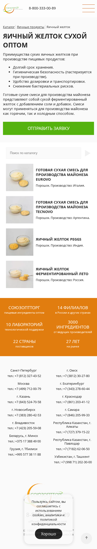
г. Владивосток (23, 423)
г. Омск (72, 371)
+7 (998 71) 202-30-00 (76, 462)
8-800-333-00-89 (42, 8)
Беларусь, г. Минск (23, 436)
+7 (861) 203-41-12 (76, 402)
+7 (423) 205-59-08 (28, 428)
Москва (23, 384)
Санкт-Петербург (23, 371)
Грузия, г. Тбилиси (23, 449)
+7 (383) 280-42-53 (28, 415)
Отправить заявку (49, 128)
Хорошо (48, 534)
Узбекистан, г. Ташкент (72, 457)
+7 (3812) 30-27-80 (76, 376)
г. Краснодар (72, 397)
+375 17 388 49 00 (28, 441)
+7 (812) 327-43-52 (28, 376)
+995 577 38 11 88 (28, 454)
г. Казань (23, 397)
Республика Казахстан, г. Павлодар (72, 442)
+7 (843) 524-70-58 (28, 402)
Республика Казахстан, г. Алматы (72, 425)
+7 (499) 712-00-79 (28, 388)
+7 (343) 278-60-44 (76, 388)
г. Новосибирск (23, 410)
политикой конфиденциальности (49, 521)
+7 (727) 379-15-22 (76, 432)
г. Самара (72, 410)
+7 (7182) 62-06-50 (76, 449)
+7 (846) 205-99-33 (76, 415)
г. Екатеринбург (72, 384)
